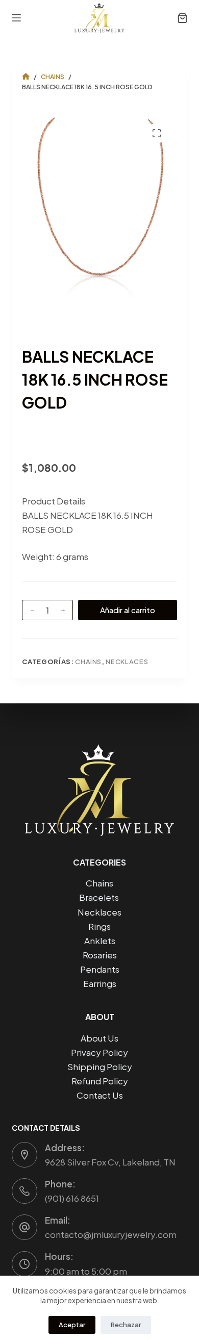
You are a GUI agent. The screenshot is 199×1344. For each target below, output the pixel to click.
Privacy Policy (99, 1052)
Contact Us (100, 1095)
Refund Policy (99, 1080)
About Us (99, 1038)
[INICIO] (26, 77)
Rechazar (126, 1325)
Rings (99, 926)
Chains (88, 661)
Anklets (99, 940)
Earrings (99, 983)
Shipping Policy (99, 1066)
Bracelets (99, 897)
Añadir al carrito (127, 610)
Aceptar (72, 1325)
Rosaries (100, 954)
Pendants (99, 969)
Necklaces (127, 661)
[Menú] (16, 17)
